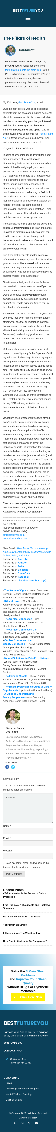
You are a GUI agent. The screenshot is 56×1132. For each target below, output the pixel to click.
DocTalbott (12, 731)
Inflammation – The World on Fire (21, 933)
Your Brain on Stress (15, 925)
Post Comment (14, 874)
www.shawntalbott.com (15, 538)
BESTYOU (28, 10)
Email (7, 838)
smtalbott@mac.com (13, 535)
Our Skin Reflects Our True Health (22, 916)
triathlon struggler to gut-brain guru (23, 70)
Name (7, 826)
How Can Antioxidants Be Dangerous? (25, 941)
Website (7, 850)
